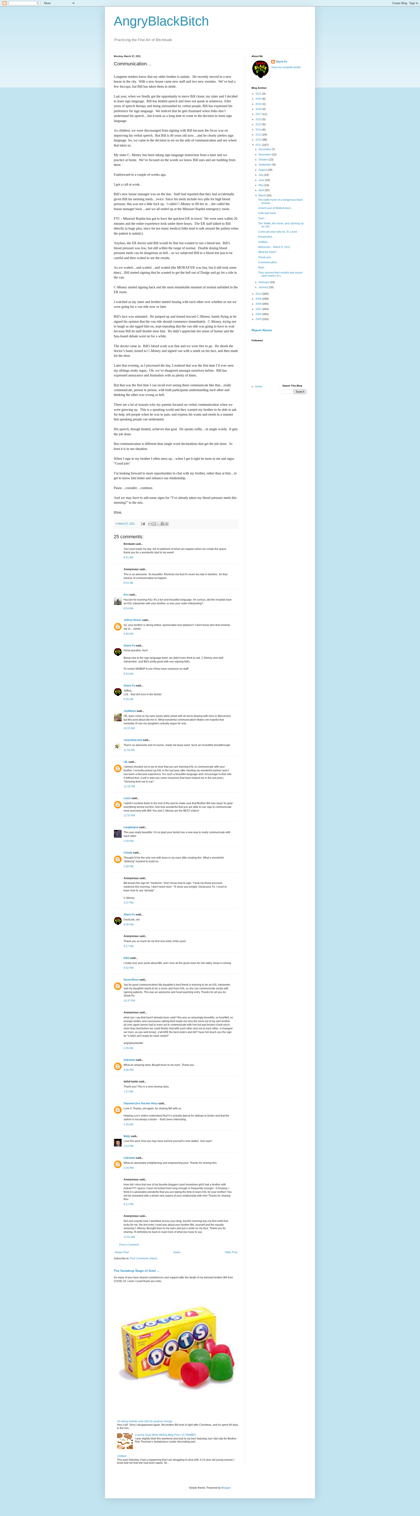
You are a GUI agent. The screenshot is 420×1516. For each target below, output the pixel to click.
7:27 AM (128, 1091)
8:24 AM (128, 608)
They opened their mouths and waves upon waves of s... (280, 274)
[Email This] (150, 524)
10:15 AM (129, 728)
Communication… (269, 262)
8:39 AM (128, 633)
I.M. (126, 761)
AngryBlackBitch (161, 21)
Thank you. (264, 257)
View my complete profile (286, 67)
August (263, 169)
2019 (259, 104)
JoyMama (130, 711)
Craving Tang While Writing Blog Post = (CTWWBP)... (166, 1434)
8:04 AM (128, 582)
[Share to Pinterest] (166, 524)
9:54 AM (128, 673)
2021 (259, 93)
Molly (127, 1136)
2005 (259, 319)
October (264, 159)
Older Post (231, 1252)
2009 (259, 298)
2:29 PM (128, 1167)
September (265, 164)
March (263, 195)
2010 (259, 293)
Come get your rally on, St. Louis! (277, 231)
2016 (259, 119)
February (264, 282)
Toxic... (262, 218)
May (261, 185)
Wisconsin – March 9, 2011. (274, 247)
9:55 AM (128, 699)
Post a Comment (129, 1244)
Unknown (129, 1059)
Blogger (226, 1487)
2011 (259, 144)
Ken (126, 594)
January (264, 287)
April (262, 190)
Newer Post (122, 1252)
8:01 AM (128, 557)
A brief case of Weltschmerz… (275, 208)
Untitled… (123, 1456)
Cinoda (128, 852)
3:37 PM (128, 902)
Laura (127, 798)
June (262, 180)
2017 (259, 114)
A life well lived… (268, 213)
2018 (259, 109)
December (265, 149)
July (261, 174)
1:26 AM (128, 1124)
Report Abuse (262, 330)
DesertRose (131, 979)
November (265, 154)
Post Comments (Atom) (143, 1258)
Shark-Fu (129, 645)
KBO (127, 958)
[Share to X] (158, 524)
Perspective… (266, 236)
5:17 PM (128, 946)
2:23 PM (128, 1146)
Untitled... (263, 242)
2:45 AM (128, 1048)
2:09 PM (128, 841)
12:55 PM (129, 815)
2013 (259, 134)
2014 (259, 129)
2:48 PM (128, 866)
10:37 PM (129, 1000)
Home (176, 1252)
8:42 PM (128, 967)
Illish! (261, 267)
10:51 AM (129, 1237)
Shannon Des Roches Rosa (141, 1103)
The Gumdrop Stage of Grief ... (136, 1270)
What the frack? (267, 252)
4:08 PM (128, 924)
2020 (259, 98)
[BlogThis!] (154, 524)
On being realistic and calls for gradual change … (146, 1421)
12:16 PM (129, 786)
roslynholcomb (133, 740)
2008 (259, 303)
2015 (259, 124)
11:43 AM (129, 750)
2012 (259, 139)
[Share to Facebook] (162, 524)
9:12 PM (128, 1204)
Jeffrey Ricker (133, 620)
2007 (259, 309)
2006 (259, 314)
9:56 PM (128, 1070)
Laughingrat (131, 827)
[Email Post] (143, 523)
